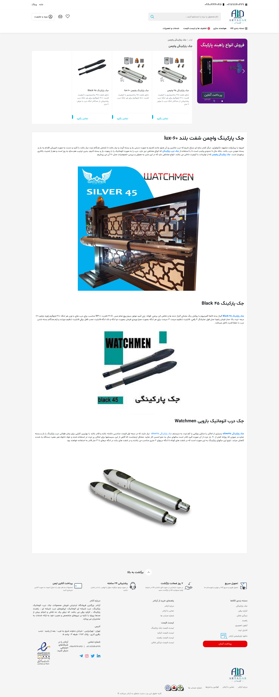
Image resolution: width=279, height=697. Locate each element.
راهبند (244, 620)
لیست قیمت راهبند (165, 637)
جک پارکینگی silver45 (233, 433)
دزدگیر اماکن (242, 615)
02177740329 (235, 5)
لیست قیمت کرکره (165, 632)
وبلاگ (34, 4)
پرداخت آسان (225, 644)
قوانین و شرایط (212, 687)
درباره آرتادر (169, 606)
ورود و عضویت (40, 16)
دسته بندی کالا (237, 28)
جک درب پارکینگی (170, 151)
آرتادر (190, 40)
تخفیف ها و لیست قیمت (195, 28)
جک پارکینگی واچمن (221, 154)
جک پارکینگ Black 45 (98, 90)
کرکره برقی (242, 610)
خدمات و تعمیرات (171, 28)
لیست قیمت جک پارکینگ (162, 628)
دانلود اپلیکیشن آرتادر (237, 636)
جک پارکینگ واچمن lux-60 (136, 90)
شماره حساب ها (167, 615)
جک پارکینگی (241, 606)
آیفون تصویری (241, 625)
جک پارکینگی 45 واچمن (178, 90)
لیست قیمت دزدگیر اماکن (162, 642)
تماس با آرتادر (168, 610)
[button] (201, 71)
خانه (41, 4)
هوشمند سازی (219, 28)
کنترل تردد (242, 630)
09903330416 (213, 5)
